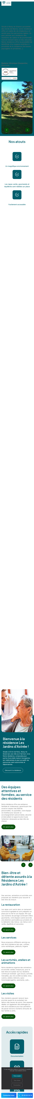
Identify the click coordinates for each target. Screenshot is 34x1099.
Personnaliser (17, 1085)
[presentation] (7, 130)
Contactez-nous (8, 1095)
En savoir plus (8, 827)
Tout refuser (17, 1080)
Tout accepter (17, 1076)
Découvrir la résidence (13, 770)
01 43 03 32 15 (26, 1095)
